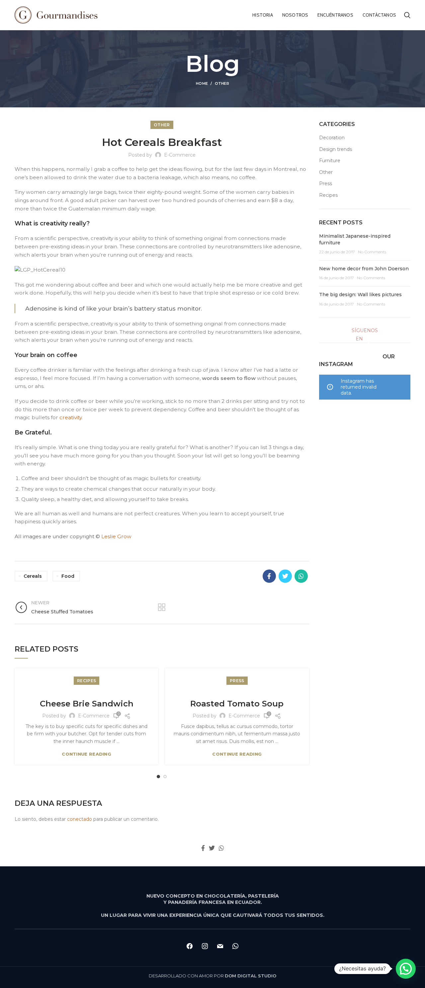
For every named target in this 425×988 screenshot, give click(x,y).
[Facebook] (269, 576)
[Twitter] (285, 576)
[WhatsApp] (301, 576)
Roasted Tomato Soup (237, 703)
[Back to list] (162, 607)
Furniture (329, 161)
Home (202, 83)
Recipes (86, 680)
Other (222, 83)
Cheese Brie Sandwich (86, 703)
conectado (79, 819)
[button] (406, 969)
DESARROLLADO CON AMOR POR (212, 975)
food (67, 576)
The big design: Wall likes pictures (360, 295)
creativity (70, 417)
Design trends (335, 149)
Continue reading (86, 754)
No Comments (372, 251)
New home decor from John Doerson (364, 269)
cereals (33, 576)
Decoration (332, 138)
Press (237, 680)
